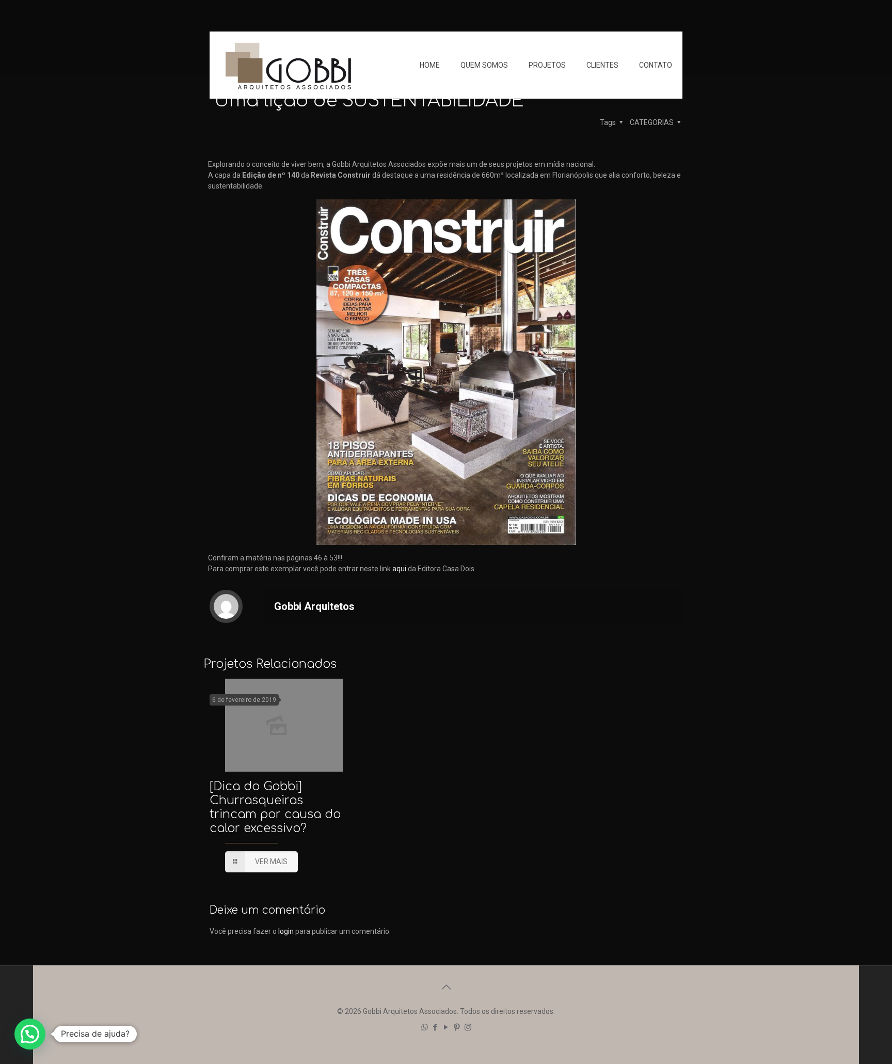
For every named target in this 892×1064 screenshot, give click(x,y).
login (286, 931)
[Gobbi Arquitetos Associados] (288, 65)
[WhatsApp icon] (424, 1027)
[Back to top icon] (446, 987)
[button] (29, 1034)
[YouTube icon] (446, 1027)
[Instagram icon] (468, 1027)
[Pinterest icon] (457, 1027)
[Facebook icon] (435, 1027)
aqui (399, 569)
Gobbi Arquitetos (314, 606)
